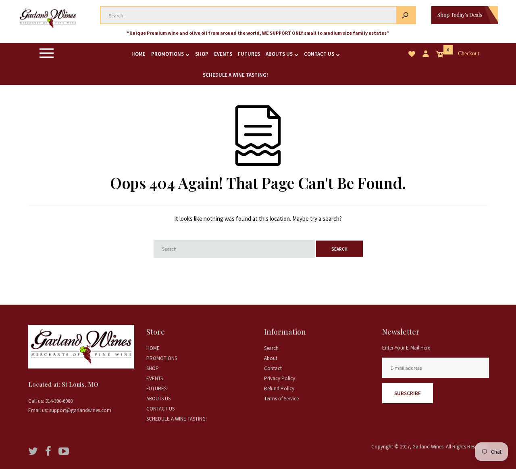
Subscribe (407, 393)
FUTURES (156, 388)
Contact (273, 368)
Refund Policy (279, 388)
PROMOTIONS (161, 358)
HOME (153, 348)
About (270, 358)
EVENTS (154, 378)
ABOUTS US (158, 398)
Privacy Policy (279, 378)
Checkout (469, 53)
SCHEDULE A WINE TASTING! (176, 418)
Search (271, 348)
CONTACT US (160, 408)
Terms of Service (281, 398)
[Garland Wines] (47, 28)
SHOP (152, 368)
